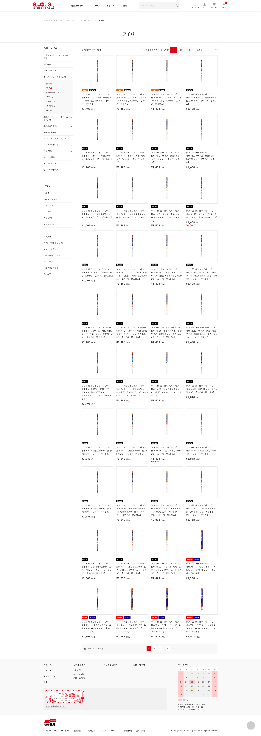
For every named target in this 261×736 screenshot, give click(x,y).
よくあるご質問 (110, 664)
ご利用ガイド (195, 7)
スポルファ (48, 274)
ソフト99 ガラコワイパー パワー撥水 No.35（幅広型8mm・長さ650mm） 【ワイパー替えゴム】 (131, 450)
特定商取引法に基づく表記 (134, 730)
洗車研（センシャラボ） (54, 243)
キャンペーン (113, 5)
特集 (125, 5)
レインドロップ (50, 205)
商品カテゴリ (77, 5)
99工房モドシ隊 (50, 199)
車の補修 (47, 64)
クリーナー (51, 97)
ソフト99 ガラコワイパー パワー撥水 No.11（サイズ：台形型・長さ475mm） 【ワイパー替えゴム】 (202, 214)
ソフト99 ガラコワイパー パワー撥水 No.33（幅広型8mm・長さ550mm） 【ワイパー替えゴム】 (201, 389)
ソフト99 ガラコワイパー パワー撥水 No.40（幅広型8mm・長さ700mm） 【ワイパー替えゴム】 (97, 508)
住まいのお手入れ (51, 169)
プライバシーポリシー (109, 730)
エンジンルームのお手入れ (55, 138)
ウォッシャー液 (52, 92)
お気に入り (214, 7)
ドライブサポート (51, 144)
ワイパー (100, 20)
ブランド (98, 5)
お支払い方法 (78, 674)
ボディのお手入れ (51, 70)
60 (181, 50)
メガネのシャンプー (52, 268)
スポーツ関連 (49, 157)
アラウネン (48, 218)
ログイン (204, 7)
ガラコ (46, 230)
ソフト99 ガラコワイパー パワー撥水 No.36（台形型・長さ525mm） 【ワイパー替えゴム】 (166, 450)
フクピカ (47, 211)
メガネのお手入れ (51, 163)
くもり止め (51, 101)
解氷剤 (49, 110)
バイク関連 (48, 151)
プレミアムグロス (51, 249)
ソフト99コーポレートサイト (55, 730)
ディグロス (48, 236)
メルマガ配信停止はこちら (56, 706)
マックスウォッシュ (52, 224)
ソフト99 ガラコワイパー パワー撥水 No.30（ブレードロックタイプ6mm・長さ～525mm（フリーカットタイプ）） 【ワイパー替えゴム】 (97, 392)
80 (189, 50)
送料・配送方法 (79, 678)
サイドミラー (52, 106)
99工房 (46, 193)
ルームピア (48, 261)
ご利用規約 (91, 730)
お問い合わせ (139, 664)
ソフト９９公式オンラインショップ (57, 20)
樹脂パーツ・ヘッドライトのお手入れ (56, 118)
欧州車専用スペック (52, 255)
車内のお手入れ (50, 126)
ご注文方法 (77, 670)
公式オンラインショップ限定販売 (56, 56)
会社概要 (77, 730)
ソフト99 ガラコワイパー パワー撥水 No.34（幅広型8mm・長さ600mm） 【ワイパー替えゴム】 (97, 450)
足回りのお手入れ (51, 132)
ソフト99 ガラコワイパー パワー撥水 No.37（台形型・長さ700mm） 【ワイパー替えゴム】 (201, 450)
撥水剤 (49, 83)
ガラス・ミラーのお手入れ (84, 20)
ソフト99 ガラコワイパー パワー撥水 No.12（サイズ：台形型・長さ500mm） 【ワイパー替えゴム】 (98, 272)
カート (223, 5)
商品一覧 (48, 664)
